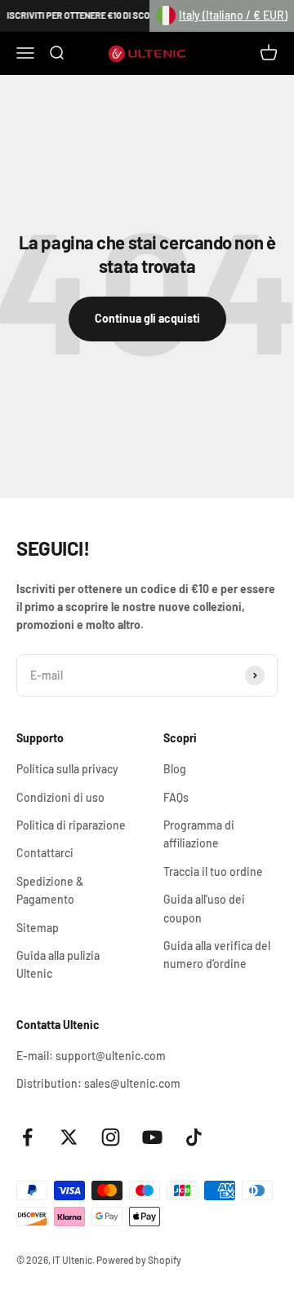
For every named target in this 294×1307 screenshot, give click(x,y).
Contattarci (45, 853)
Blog (174, 769)
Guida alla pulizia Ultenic (58, 964)
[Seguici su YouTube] (152, 1137)
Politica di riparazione (71, 825)
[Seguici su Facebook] (27, 1137)
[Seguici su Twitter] (69, 1137)
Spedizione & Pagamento (49, 890)
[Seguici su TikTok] (194, 1137)
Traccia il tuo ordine (213, 871)
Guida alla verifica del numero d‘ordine (216, 954)
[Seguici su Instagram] (111, 1137)
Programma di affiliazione (198, 834)
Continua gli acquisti (147, 318)
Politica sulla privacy (67, 769)
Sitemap (37, 928)
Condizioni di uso (60, 797)
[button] (221, 16)
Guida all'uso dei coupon (204, 908)
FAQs (176, 797)
